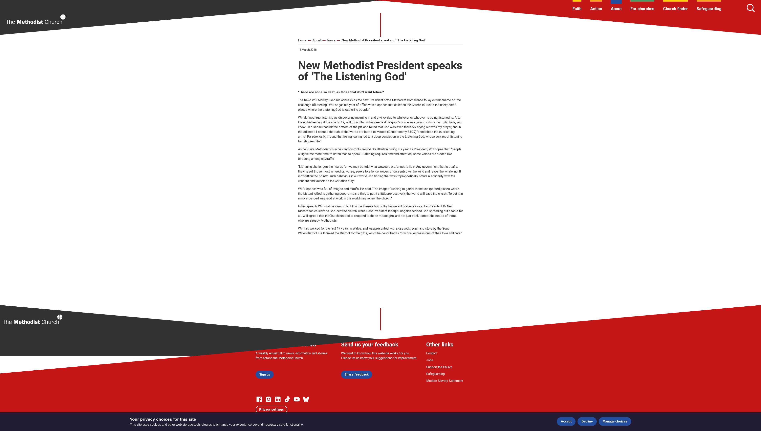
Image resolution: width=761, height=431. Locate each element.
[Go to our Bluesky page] (306, 399)
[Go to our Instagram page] (268, 399)
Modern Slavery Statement (444, 381)
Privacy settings (271, 409)
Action (596, 8)
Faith (577, 8)
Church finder (675, 8)
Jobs (429, 360)
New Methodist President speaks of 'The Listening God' (383, 40)
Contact (431, 353)
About (616, 8)
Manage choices (615, 421)
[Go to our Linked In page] (277, 399)
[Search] (751, 8)
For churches (642, 8)
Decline (587, 421)
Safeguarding (709, 8)
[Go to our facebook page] (259, 399)
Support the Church (439, 367)
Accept (566, 421)
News (331, 40)
